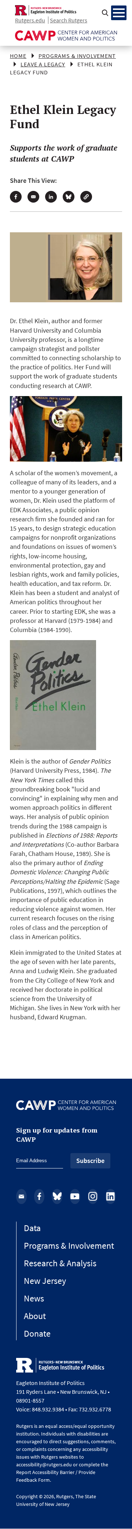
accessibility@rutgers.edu (44, 1464)
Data (32, 1228)
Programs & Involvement (77, 55)
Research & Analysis (60, 1263)
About (35, 1316)
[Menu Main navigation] (118, 12)
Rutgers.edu (30, 20)
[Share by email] (33, 197)
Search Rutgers (68, 20)
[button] (86, 197)
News (34, 1298)
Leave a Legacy (43, 64)
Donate (37, 1333)
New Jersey (45, 1280)
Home (18, 55)
